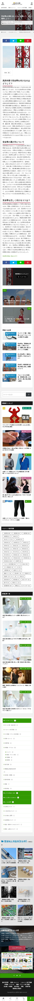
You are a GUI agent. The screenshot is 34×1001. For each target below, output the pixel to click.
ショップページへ (17, 948)
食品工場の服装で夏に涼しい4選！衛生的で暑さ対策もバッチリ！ (17, 663)
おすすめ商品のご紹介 (11, 793)
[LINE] (20, 40)
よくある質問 (9, 802)
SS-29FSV (19, 539)
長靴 (7, 784)
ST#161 (15, 548)
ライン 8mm (23, 564)
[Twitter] (13, 40)
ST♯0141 (16, 555)
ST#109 (6, 545)
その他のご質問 (9, 815)
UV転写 (18, 561)
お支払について (9, 806)
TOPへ (30, 999)
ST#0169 (7, 542)
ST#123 (15, 545)
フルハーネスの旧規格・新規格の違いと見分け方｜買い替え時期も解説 (24, 378)
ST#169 (6, 551)
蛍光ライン (15, 582)
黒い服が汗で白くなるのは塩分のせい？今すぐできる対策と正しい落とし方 (17, 495)
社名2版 (16, 579)
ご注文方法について (10, 811)
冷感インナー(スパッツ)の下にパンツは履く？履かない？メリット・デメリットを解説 (16, 519)
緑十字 (6, 582)
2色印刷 (17, 533)
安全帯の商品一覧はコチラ (10, 256)
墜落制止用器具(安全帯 (10, 769)
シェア (10, 999)
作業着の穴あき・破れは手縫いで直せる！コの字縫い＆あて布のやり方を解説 (17, 449)
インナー (29, 454)
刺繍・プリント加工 (12, 754)
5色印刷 (6, 536)
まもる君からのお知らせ (12, 797)
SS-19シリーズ (8, 539)
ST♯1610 (16, 558)
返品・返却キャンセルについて (13, 824)
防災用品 (8, 788)
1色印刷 (7, 533)
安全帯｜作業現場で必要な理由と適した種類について (24, 366)
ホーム (3, 999)
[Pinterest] (27, 40)
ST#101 (25, 542)
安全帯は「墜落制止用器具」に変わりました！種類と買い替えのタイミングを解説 (24, 346)
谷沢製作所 (8, 585)
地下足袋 (8, 764)
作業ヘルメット (12, 7)
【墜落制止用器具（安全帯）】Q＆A (24, 880)
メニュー (17, 999)
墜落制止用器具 (17, 988)
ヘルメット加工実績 (22, 7)
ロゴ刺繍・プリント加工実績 (13, 734)
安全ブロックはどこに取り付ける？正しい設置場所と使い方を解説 (25, 919)
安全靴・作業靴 (27, 408)
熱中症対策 (4, 7)
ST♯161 (7, 558)
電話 (24, 999)
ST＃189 (7, 555)
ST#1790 (25, 551)
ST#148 (6, 548)
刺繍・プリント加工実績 (23, 984)
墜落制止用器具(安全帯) (9, 23)
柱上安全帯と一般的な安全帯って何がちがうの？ (24, 356)
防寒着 (9, 760)
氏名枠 (27, 573)
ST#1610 (25, 548)
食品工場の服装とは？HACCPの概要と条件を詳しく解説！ (16, 639)
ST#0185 (16, 542)
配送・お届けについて (11, 829)
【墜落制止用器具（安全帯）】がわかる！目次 (24, 861)
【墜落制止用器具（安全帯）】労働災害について (24, 900)
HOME (4, 32)
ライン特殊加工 (8, 567)
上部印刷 (7, 570)
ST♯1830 (26, 558)
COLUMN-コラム (13, 32)
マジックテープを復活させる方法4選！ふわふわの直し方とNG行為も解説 (17, 425)
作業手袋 (8, 743)
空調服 (9, 757)
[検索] (28, 394)
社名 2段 (7, 579)
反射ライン (17, 570)
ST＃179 (16, 551)
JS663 (15, 536)
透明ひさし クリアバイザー (22, 585)
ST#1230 (25, 545)
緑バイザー (25, 579)
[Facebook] (6, 40)
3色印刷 (26, 533)
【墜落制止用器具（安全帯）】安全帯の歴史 (7, 900)
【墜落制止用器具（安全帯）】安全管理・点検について (8, 919)
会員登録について (10, 820)
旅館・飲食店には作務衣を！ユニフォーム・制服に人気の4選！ (17, 686)
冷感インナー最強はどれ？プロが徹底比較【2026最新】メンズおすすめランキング (16, 472)
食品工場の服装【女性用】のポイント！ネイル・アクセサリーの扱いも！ (17, 709)
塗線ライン (7, 573)
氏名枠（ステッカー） (10, 576)
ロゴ (18, 567)
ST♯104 (25, 555)
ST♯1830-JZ (8, 561)
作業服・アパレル (27, 431)
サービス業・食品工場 (26, 598)
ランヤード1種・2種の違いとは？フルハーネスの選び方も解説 (24, 335)
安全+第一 (18, 573)
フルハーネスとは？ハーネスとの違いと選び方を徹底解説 (8, 861)
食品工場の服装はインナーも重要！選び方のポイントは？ (16, 616)
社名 (22, 576)
